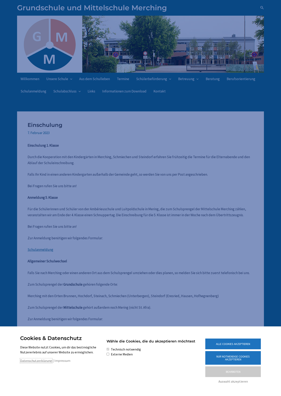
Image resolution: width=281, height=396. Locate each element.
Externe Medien (122, 354)
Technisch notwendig (126, 349)
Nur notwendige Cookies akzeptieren (233, 358)
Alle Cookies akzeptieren (233, 344)
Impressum (62, 361)
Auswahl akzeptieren (233, 381)
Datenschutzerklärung (36, 361)
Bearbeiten (233, 372)
